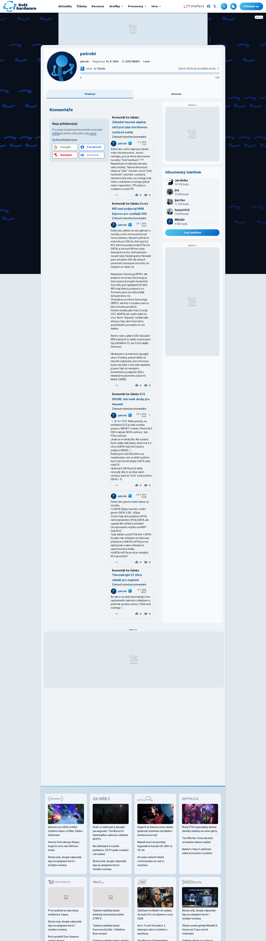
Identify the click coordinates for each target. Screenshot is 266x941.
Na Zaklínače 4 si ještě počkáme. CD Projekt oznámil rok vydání (110, 850)
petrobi (122, 143)
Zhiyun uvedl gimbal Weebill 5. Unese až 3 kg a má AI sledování (200, 929)
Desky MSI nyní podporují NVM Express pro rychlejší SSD (130, 209)
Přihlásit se (251, 6)
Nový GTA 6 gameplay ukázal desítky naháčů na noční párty (199, 829)
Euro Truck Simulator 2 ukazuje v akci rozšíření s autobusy (152, 929)
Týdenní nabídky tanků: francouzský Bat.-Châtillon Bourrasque (109, 929)
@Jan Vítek (120, 421)
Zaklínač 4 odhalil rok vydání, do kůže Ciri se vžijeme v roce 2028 (155, 914)
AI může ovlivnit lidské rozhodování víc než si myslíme (150, 861)
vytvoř (92, 133)
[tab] (90, 94)
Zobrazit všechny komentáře (129, 136)
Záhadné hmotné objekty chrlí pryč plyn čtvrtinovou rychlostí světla (129, 127)
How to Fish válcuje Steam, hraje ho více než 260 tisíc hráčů (64, 846)
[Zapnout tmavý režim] (233, 6)
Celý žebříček (192, 232)
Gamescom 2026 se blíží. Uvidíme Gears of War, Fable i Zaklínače (65, 831)
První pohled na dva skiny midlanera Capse (63, 912)
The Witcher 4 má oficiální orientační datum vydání (197, 840)
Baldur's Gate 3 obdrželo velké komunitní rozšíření (197, 851)
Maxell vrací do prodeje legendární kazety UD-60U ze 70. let (154, 846)
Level (89, 68)
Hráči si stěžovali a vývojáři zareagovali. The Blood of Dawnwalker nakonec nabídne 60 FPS (110, 833)
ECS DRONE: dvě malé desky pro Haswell (131, 399)
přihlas (56, 133)
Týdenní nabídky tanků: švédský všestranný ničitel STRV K (108, 914)
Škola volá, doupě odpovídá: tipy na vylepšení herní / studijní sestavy (65, 861)
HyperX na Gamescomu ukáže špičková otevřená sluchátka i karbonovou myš (155, 831)
